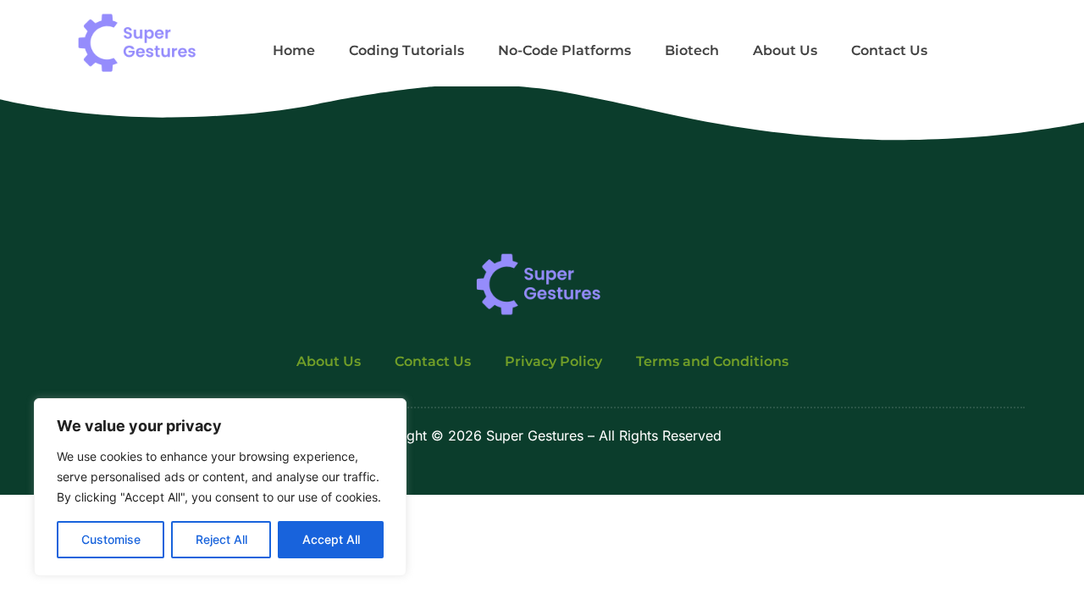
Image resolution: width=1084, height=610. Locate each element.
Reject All (221, 539)
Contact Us (889, 50)
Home (294, 50)
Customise (111, 539)
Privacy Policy (553, 361)
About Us (785, 50)
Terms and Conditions (712, 361)
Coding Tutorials (406, 50)
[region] (220, 487)
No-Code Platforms (564, 50)
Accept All (331, 539)
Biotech (692, 50)
